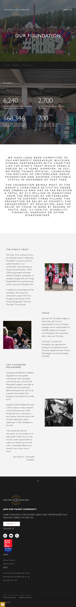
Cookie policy (9, 564)
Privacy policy (9, 560)
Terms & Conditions (9, 597)
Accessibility (7, 602)
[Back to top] (38, 480)
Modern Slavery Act (25, 597)
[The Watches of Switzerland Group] (16, 10)
